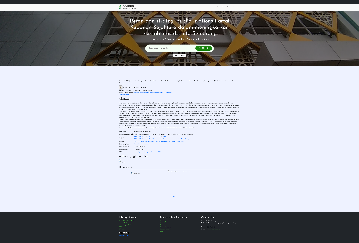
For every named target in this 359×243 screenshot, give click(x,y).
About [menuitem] (223, 7)
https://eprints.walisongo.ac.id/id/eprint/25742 (148, 152)
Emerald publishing (165, 229)
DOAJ (120, 227)
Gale (161, 231)
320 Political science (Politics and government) (162, 139)
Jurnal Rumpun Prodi (125, 225)
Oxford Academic (165, 227)
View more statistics (179, 197)
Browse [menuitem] (235, 7)
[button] (120, 160)
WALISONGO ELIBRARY (127, 221)
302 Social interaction (154, 137)
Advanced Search (179, 55)
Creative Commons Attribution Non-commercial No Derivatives (153, 92)
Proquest (162, 225)
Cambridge (163, 221)
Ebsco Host (163, 223)
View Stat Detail (124, 235)
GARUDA (122, 229)
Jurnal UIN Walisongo (125, 223)
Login (237, 1)
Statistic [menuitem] (229, 7)
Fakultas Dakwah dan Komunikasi (144, 141)
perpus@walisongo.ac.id (213, 229)
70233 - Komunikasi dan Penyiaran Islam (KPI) (170, 141)
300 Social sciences (140, 137)
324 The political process (185, 139)
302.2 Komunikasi (168, 137)
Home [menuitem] (218, 7)
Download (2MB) (124, 94)
